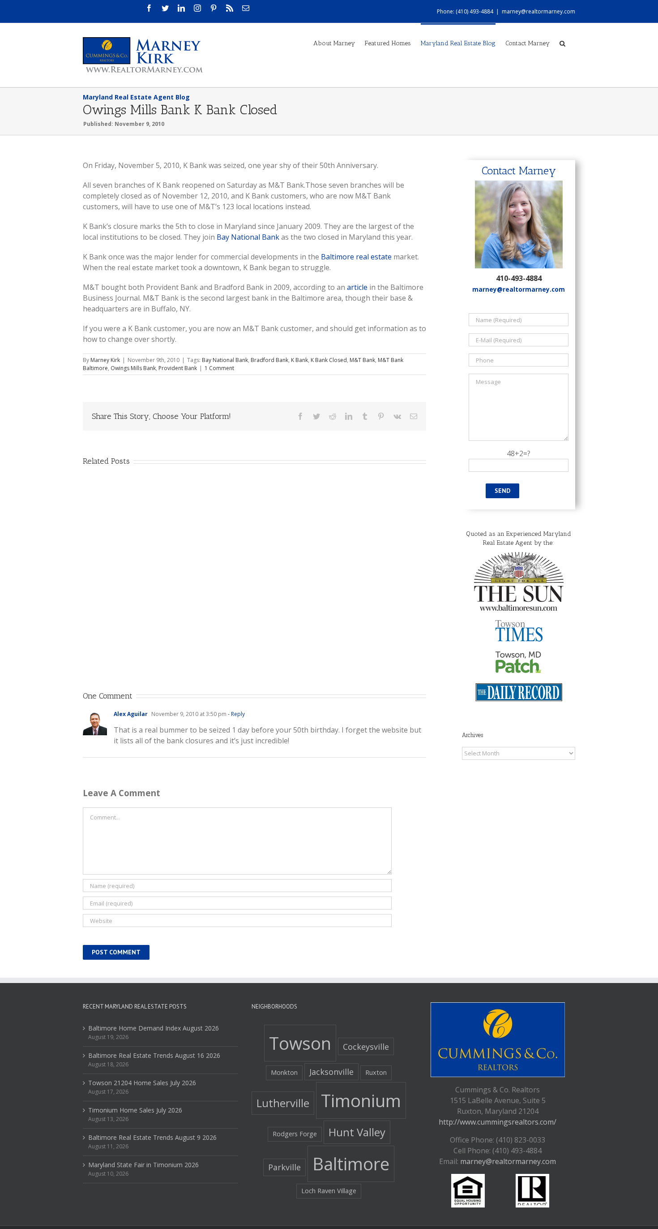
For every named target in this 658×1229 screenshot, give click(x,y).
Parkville (284, 1167)
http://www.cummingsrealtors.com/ (497, 1122)
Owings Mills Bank (133, 368)
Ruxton (376, 1072)
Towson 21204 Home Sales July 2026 (142, 1082)
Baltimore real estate (356, 257)
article (357, 287)
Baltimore (350, 1163)
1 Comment (219, 368)
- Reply (235, 714)
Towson (300, 1043)
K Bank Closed (329, 360)
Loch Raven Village (328, 1190)
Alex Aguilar (131, 714)
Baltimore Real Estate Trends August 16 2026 (154, 1055)
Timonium (361, 1100)
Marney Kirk (105, 360)
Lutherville (282, 1102)
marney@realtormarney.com (538, 11)
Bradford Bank (269, 360)
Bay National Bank (248, 237)
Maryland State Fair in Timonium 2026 (143, 1164)
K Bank (299, 360)
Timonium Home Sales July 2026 (135, 1110)
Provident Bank (177, 368)
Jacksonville (331, 1071)
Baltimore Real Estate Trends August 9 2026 (152, 1137)
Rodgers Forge (295, 1134)
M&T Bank (362, 360)
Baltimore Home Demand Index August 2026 (153, 1028)
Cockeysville (366, 1046)
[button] (562, 42)
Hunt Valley (357, 1132)
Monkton (284, 1072)
